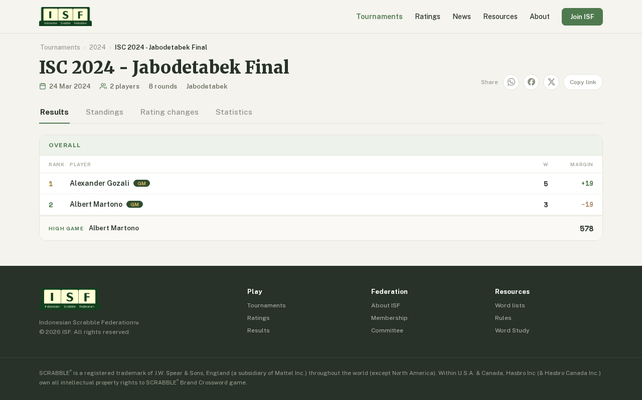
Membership (389, 317)
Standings (104, 112)
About (540, 17)
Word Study (512, 330)
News (461, 17)
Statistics (234, 112)
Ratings (427, 17)
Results (54, 112)
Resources (500, 17)
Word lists (510, 305)
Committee (387, 330)
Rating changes (169, 112)
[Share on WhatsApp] (511, 82)
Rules (503, 317)
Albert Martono (96, 204)
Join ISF (582, 17)
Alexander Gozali (99, 183)
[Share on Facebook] (531, 82)
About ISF (385, 305)
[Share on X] (551, 82)
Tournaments (379, 17)
